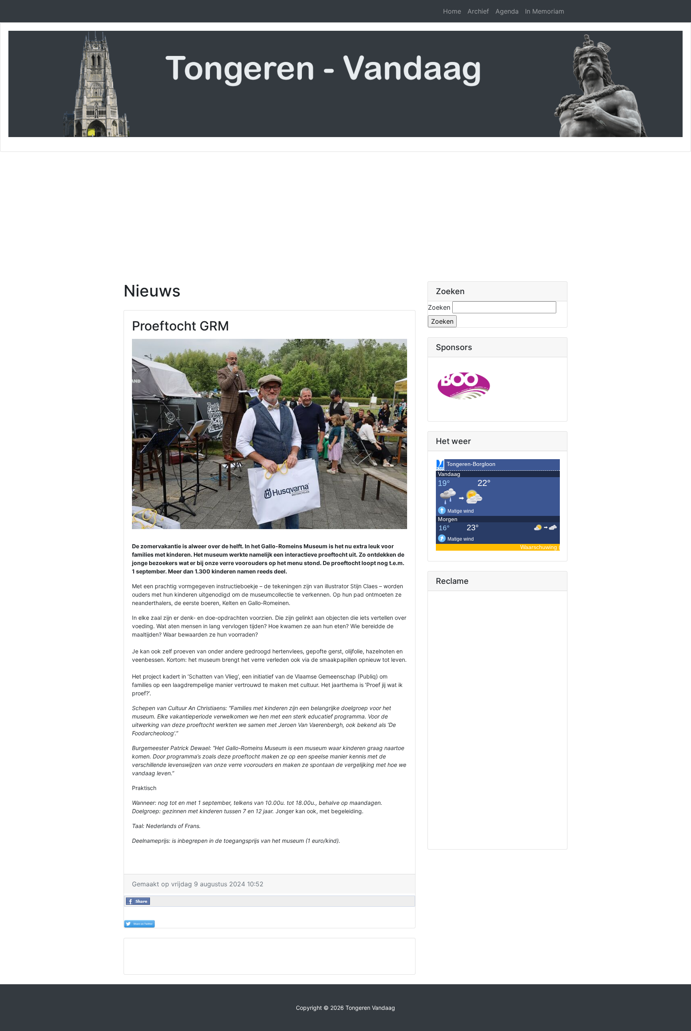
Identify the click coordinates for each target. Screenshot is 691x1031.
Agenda (507, 11)
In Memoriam (544, 11)
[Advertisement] (345, 212)
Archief (478, 11)
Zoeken (439, 307)
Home (452, 11)
